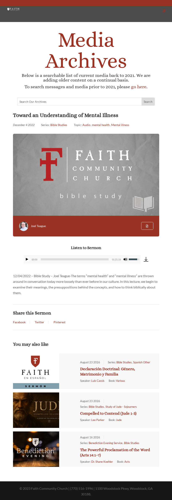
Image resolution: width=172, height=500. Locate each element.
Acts (127, 461)
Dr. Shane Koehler (102, 461)
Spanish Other (141, 362)
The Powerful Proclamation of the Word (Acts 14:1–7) (115, 452)
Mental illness (120, 125)
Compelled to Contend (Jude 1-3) (108, 413)
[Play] (27, 259)
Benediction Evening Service (105, 443)
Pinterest (59, 322)
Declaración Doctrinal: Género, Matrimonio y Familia (107, 371)
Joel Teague (38, 226)
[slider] (75, 259)
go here (138, 86)
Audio (86, 125)
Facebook (19, 322)
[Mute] (125, 259)
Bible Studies (58, 125)
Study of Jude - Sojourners (121, 406)
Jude (119, 420)
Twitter (39, 322)
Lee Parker (97, 420)
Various (120, 380)
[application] (82, 259)
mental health (101, 125)
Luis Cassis (97, 380)
